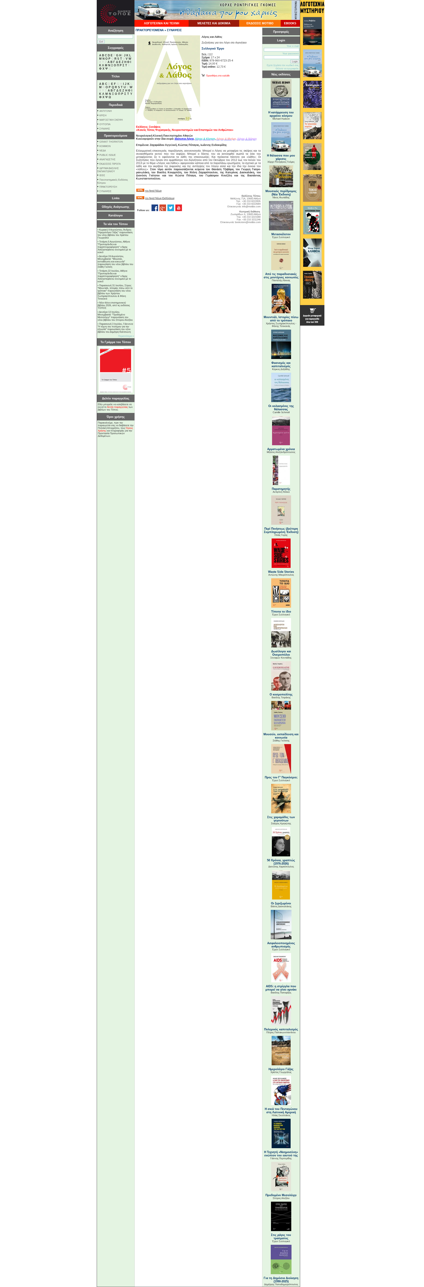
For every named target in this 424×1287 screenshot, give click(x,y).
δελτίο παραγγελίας (117, 407)
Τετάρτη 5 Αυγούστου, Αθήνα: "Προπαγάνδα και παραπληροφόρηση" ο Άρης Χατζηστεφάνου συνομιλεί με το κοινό (114, 247)
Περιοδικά (116, 105)
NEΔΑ (102, 150)
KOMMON (105, 146)
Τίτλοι (116, 76)
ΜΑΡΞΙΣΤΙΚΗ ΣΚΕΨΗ (111, 119)
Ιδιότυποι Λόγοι (184, 138)
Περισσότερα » (126, 336)
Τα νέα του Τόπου (115, 224)
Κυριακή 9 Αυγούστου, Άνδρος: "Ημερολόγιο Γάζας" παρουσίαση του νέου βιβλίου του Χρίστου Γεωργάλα (115, 233)
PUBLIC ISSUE (107, 155)
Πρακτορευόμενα (115, 135)
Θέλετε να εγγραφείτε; (287, 68)
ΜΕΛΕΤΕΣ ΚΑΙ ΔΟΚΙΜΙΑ (213, 23)
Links (115, 198)
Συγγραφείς (116, 48)
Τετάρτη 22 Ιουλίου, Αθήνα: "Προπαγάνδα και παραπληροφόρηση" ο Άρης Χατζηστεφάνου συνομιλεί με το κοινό (114, 276)
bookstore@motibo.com (248, 222)
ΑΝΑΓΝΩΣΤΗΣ (107, 159)
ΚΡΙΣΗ (102, 115)
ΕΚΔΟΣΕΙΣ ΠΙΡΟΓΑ (110, 163)
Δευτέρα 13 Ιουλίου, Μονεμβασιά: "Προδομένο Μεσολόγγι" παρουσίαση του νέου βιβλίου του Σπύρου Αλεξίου (115, 316)
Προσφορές (281, 31)
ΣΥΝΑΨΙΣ (104, 128)
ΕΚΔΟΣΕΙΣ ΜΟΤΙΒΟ (259, 23)
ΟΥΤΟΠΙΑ (104, 124)
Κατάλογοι (115, 215)
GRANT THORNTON (111, 141)
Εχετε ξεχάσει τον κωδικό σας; (283, 65)
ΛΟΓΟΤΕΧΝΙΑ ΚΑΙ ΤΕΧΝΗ (161, 23)
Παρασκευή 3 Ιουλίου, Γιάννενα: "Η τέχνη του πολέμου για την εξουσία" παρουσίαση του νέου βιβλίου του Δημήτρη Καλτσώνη (115, 328)
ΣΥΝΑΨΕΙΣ (105, 191)
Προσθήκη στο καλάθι (217, 75)
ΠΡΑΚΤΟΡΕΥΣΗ (108, 186)
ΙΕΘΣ (102, 175)
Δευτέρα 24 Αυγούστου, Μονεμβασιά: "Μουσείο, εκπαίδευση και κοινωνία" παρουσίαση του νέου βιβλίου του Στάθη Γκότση (115, 261)
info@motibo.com (251, 206)
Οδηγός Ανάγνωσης (115, 206)
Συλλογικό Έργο (213, 48)
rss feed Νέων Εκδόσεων (159, 198)
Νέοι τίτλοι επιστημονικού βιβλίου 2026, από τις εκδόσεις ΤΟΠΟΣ (114, 305)
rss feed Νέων (153, 190)
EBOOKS (290, 23)
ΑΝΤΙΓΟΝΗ (105, 111)
